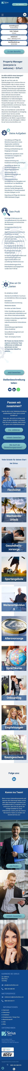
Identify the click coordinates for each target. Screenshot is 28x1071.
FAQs (4, 1024)
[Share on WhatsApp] (18, 389)
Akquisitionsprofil (7, 1019)
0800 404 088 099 (15, 1065)
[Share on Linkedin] (14, 389)
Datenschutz (6, 1012)
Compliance (6, 1015)
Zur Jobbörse (20, 4)
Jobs (4, 1022)
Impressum (6, 1010)
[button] (24, 14)
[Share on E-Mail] (10, 389)
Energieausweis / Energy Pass (11, 1017)
